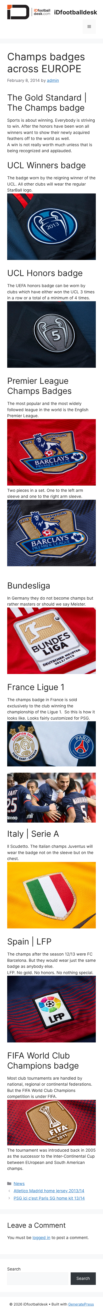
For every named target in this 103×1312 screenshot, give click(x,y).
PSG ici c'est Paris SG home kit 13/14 (49, 1198)
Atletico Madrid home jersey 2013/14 (49, 1190)
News (19, 1183)
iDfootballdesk (75, 12)
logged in (41, 1237)
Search (14, 1269)
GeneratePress (81, 1304)
